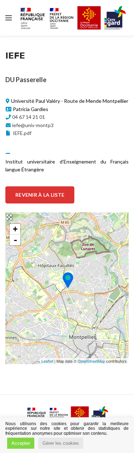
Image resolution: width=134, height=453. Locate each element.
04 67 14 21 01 (28, 117)
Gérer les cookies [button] (61, 443)
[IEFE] (67, 280)
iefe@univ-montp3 (33, 125)
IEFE (15, 56)
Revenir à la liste (39, 195)
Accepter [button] (20, 443)
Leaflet (47, 361)
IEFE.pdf (21, 133)
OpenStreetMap (91, 361)
